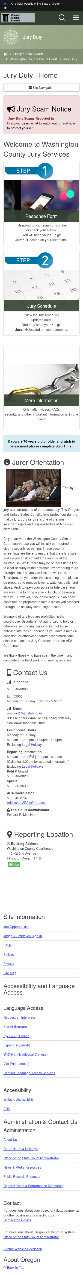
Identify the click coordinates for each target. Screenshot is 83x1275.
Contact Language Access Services (29, 1072)
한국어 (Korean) (15, 1026)
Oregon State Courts (28, 54)
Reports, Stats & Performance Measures (32, 1185)
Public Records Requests (21, 1176)
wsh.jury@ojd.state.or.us (25, 713)
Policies (9, 954)
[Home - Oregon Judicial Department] (5, 54)
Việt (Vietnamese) (16, 1063)
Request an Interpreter (20, 1017)
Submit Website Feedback (22, 1249)
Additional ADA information (26, 802)
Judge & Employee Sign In (22, 936)
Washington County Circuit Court (33, 59)
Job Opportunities (16, 926)
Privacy (8, 963)
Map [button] (16, 864)
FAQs (7, 945)
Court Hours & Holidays (20, 1148)
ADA (6, 1108)
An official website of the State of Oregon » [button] (37, 3)
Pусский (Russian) (16, 1035)
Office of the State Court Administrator (31, 1158)
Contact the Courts (17, 1220)
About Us (10, 1139)
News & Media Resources (22, 1167)
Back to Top (15, 1267)
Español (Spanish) (16, 1045)
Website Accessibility (18, 1099)
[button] (5, 7)
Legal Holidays (32, 744)
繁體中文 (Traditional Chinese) (25, 1054)
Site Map (9, 973)
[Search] (62, 18)
